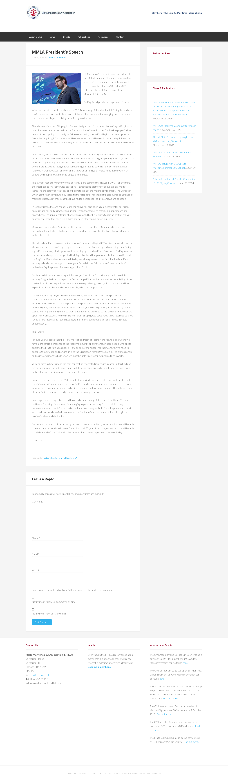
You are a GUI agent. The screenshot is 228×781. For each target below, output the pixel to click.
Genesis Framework (127, 773)
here (185, 662)
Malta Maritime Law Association (50, 12)
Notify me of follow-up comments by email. (54, 601)
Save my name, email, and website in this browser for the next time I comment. (73, 589)
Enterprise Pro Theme (100, 773)
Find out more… (171, 698)
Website (36, 569)
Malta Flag (63, 457)
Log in (157, 773)
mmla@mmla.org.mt (38, 674)
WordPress (146, 773)
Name (36, 538)
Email (35, 554)
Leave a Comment (56, 57)
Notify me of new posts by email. (49, 613)
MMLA (73, 457)
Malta (54, 457)
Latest (47, 457)
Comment (38, 501)
